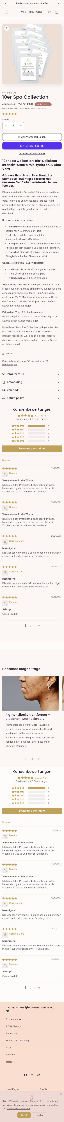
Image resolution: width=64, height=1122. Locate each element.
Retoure (10, 1062)
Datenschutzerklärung (18, 1040)
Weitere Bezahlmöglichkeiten (32, 153)
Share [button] (8, 353)
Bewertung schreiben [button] (32, 448)
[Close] (61, 1094)
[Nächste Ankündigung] (58, 3)
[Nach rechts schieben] (38, 759)
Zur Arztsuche (13, 1019)
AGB (8, 1047)
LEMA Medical (13, 1026)
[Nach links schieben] (25, 759)
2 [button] (30, 625)
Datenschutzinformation (18, 1108)
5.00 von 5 (40, 415)
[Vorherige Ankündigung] (5, 3)
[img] (9, 468)
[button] (6, 12)
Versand (17, 108)
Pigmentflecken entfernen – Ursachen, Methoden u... (27, 717)
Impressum (12, 1033)
